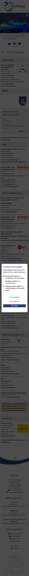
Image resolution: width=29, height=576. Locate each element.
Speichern (14, 306)
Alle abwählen (14, 301)
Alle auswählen (14, 297)
